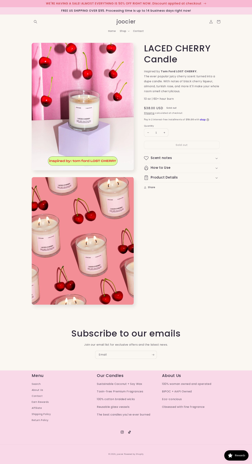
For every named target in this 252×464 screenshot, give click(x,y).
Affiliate (37, 408)
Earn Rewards (40, 402)
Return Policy (40, 420)
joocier (120, 454)
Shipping (149, 113)
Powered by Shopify (134, 454)
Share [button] (151, 187)
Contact (37, 396)
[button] (35, 22)
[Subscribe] (153, 355)
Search (36, 384)
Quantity (149, 125)
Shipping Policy (41, 414)
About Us (37, 390)
